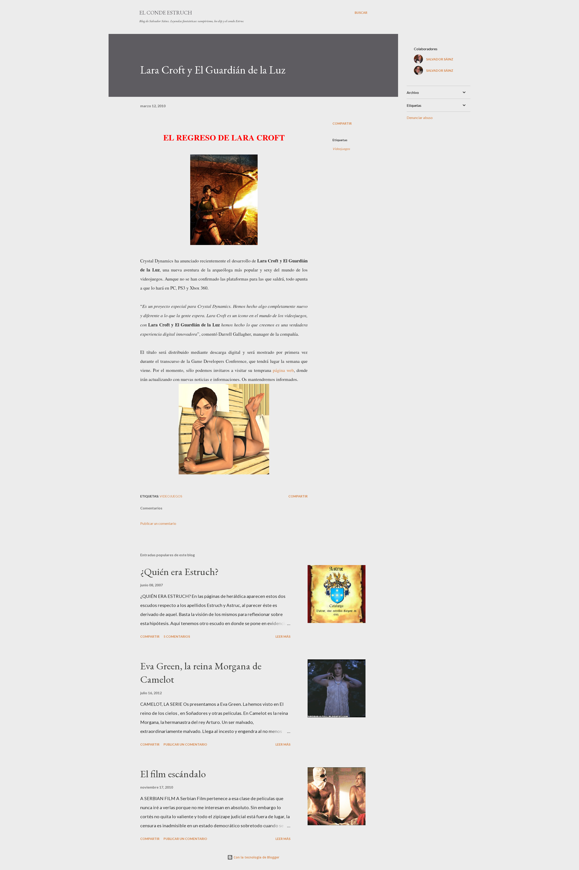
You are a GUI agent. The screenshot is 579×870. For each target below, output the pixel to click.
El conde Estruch (165, 12)
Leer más (282, 636)
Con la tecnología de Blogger (256, 857)
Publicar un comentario (158, 523)
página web (283, 370)
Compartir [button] (342, 123)
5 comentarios (177, 636)
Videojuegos (341, 149)
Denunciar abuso (420, 117)
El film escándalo (173, 773)
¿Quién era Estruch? (179, 571)
